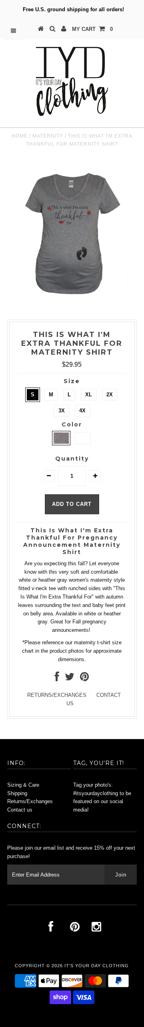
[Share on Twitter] (69, 679)
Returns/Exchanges (30, 801)
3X (61, 411)
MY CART (92, 29)
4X (82, 411)
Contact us (19, 810)
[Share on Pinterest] (84, 679)
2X (109, 395)
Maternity (47, 136)
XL (88, 395)
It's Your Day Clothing (96, 965)
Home (20, 136)
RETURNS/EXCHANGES (56, 695)
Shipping (17, 793)
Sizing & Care (23, 785)
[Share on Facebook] (57, 679)
